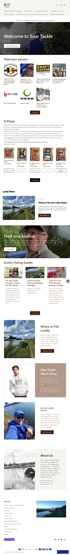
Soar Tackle (11, 552)
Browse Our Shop (12, 46)
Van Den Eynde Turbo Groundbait (61, 163)
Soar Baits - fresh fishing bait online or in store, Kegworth (26, 80)
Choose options (61, 170)
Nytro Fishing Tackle (10, 103)
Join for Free (47, 432)
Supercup (10, 138)
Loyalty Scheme (9, 513)
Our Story (46, 482)
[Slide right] (38, 175)
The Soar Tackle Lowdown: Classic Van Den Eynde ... (13, 283)
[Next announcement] (65, 20)
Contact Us (7, 516)
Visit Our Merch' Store (50, 390)
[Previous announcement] (4, 20)
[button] (13, 11)
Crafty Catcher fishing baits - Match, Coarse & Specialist (43, 80)
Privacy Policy (8, 532)
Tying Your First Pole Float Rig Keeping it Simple (56, 283)
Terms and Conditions (10, 529)
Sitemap (6, 534)
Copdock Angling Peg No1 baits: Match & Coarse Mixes (59, 80)
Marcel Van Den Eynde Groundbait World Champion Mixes (9, 81)
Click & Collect (8, 518)
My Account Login (9, 508)
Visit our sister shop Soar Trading (14, 505)
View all (35, 112)
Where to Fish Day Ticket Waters (52, 202)
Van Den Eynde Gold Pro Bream (34, 163)
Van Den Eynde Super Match (48, 163)
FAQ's (5, 526)
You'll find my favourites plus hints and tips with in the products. (26, 142)
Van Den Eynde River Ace (21, 163)
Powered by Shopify (19, 552)
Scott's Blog (10, 249)
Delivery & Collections (10, 521)
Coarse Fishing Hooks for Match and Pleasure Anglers (42, 105)
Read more (44, 215)
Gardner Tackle (24, 103)
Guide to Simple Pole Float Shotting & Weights (35, 283)
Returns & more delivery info (12, 524)
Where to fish (47, 351)
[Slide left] (31, 175)
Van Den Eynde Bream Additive (9, 161)
